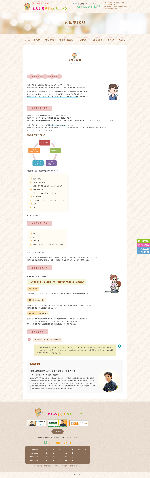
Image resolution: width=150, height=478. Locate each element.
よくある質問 (57, 431)
